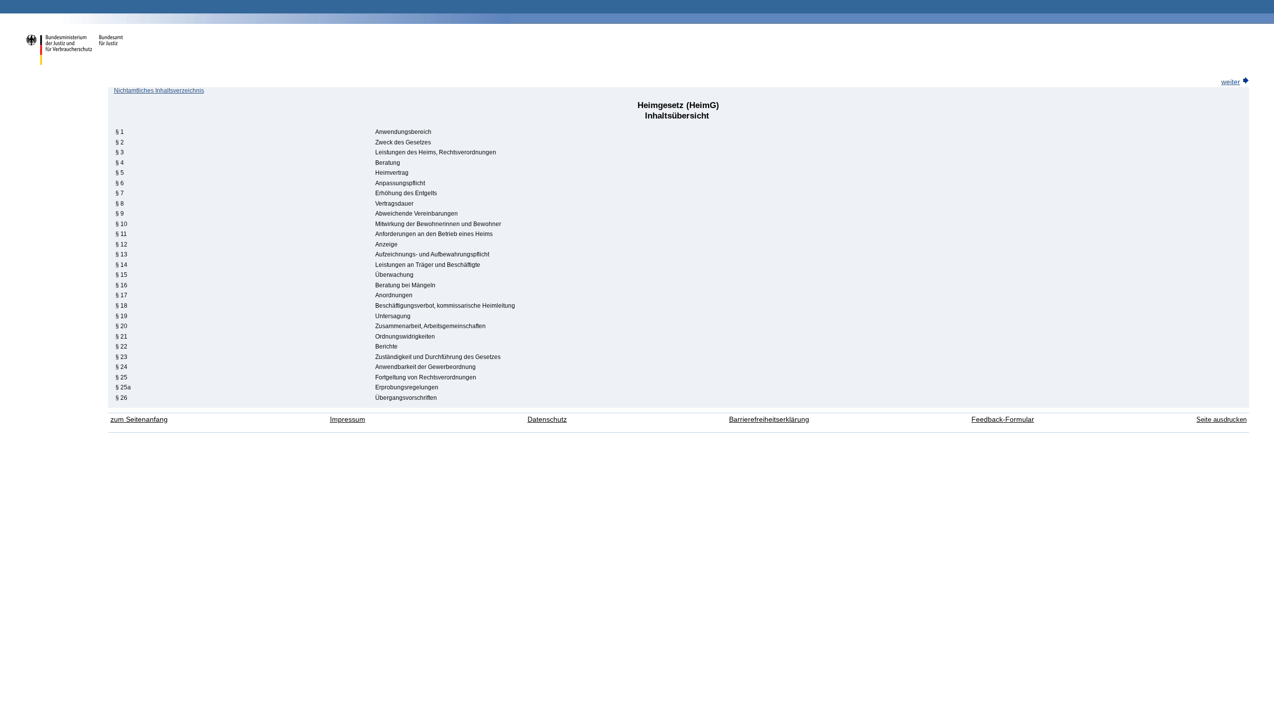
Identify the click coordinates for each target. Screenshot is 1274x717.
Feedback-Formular (1002, 419)
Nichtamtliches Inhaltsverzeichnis (159, 90)
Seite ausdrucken (1221, 419)
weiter (1230, 82)
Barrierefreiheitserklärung (769, 419)
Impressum (347, 419)
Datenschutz (547, 419)
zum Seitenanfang (139, 419)
